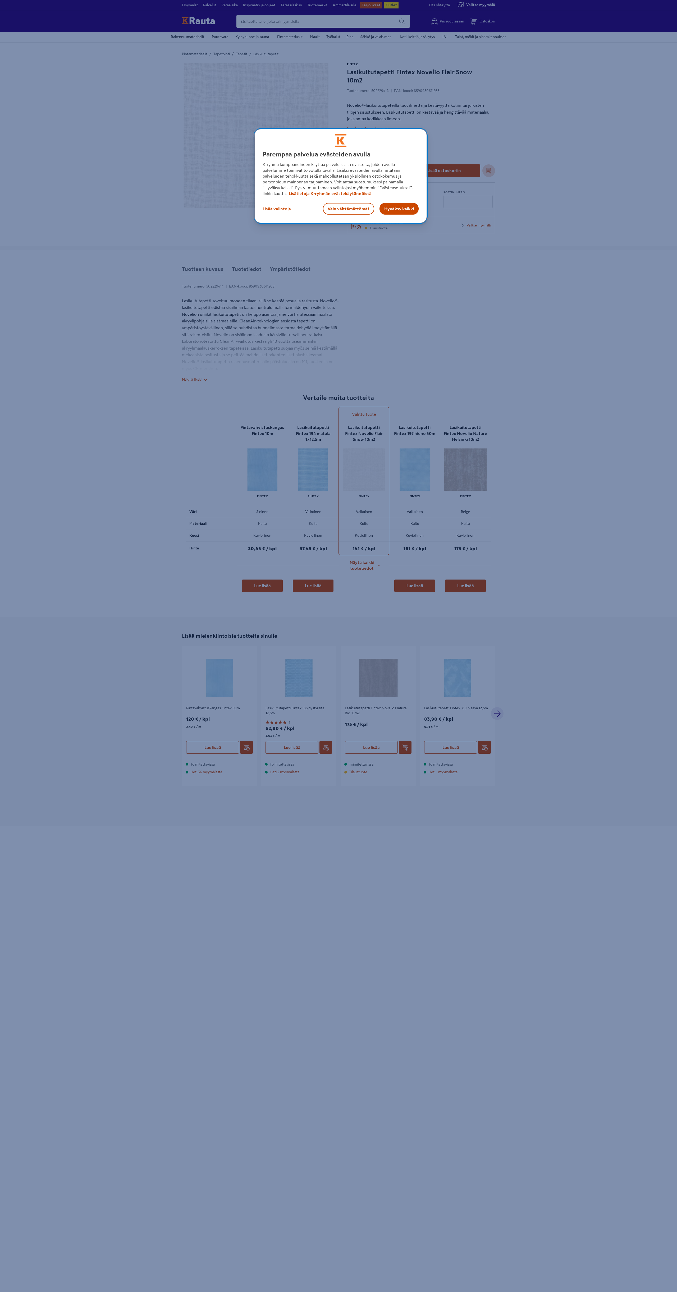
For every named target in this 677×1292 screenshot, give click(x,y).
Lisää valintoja (277, 209)
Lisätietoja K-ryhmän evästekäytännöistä (330, 193)
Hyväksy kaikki (399, 209)
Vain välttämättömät (348, 209)
